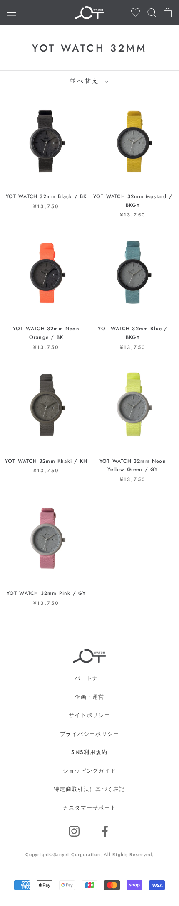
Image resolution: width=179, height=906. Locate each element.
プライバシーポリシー (89, 734)
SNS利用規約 (89, 752)
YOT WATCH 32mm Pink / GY (46, 593)
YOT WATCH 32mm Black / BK (46, 196)
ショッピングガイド (90, 771)
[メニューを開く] (11, 12)
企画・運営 (89, 697)
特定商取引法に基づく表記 (89, 789)
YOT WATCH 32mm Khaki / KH (46, 461)
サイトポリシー (89, 715)
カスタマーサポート (90, 808)
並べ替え (86, 81)
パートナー (89, 678)
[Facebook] (104, 831)
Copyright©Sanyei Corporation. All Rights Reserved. (89, 854)
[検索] (151, 12)
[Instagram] (74, 831)
